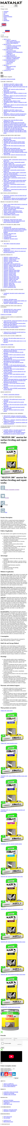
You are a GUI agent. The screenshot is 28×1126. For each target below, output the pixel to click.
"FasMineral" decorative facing (10, 238)
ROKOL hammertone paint (9, 287)
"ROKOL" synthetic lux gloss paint (11, 258)
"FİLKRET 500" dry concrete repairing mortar (14, 141)
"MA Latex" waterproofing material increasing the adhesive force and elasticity (14, 176)
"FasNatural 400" (7, 227)
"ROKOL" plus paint (8, 267)
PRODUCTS (6, 44)
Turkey (5, 17)
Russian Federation (7, 16)
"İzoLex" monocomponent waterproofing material (14, 180)
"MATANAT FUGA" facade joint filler (14, 125)
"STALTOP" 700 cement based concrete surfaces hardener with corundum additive (14, 326)
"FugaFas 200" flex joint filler (12, 127)
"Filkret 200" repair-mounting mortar (11, 148)
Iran (4, 14)
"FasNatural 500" (7, 237)
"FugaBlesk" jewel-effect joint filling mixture (13, 129)
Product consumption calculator (12, 489)
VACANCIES (9, 62)
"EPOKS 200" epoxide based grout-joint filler (13, 122)
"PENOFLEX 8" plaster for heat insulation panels (14, 199)
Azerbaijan (5, 11)
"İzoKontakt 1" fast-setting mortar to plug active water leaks (14, 182)
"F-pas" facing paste (8, 262)
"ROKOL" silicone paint (9, 284)
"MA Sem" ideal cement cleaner (10, 310)
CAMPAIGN (9, 53)
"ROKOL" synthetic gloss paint (10, 279)
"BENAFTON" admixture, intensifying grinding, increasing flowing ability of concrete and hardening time (15, 417)
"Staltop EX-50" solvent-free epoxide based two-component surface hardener (14, 332)
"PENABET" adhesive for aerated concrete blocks (14, 113)
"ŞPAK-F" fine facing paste (9, 233)
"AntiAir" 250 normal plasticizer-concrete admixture (15, 379)
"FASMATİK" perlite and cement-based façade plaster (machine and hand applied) (14, 221)
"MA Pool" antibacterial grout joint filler (14, 130)
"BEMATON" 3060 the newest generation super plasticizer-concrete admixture (14, 350)
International (6, 20)
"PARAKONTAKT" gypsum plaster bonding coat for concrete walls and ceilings (14, 301)
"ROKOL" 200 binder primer (10, 299)
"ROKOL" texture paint (8, 269)
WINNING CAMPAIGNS (12, 58)
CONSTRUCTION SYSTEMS (13, 45)
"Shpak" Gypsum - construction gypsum (12, 210)
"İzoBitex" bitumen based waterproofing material (14, 164)
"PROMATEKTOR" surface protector (12, 309)
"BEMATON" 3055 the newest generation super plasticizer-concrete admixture (14, 381)
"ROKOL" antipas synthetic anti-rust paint (13, 265)
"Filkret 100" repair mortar (9, 140)
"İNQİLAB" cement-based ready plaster (12, 219)
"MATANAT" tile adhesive (9, 91)
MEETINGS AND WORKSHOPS (14, 52)
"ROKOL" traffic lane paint (9, 280)
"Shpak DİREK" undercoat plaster (11, 214)
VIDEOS (8, 67)
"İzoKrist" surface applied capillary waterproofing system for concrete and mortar (14, 173)
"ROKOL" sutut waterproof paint (11, 276)
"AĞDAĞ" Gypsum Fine (9, 213)
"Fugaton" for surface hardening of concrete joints (14, 124)
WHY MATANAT (10, 61)
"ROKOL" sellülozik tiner (9, 285)
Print (6, 512)
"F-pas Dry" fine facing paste (10, 236)
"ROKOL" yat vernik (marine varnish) (12, 281)
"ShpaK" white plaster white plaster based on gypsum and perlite (13, 209)
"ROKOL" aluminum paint (9, 272)
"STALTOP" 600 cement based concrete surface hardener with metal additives (14, 324)
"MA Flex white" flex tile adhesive (13, 85)
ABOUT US (6, 39)
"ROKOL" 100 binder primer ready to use (13, 303)
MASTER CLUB (7, 49)
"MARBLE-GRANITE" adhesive (13, 84)
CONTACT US (7, 70)
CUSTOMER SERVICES (9, 56)
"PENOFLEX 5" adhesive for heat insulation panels (15, 198)
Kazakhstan (6, 15)
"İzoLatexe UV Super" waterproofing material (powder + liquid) (13, 163)
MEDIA (5, 65)
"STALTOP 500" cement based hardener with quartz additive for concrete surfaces (15, 321)
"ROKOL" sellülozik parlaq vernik (11, 271)
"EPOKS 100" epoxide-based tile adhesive (13, 107)
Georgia (5, 12)
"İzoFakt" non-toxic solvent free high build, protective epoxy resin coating (14, 167)
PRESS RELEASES (11, 66)
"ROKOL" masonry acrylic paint (11, 261)
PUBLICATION (10, 69)
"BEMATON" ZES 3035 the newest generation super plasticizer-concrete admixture (14, 360)
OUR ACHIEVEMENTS (12, 43)
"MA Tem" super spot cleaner (10, 312)
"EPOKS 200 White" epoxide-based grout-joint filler (15, 126)
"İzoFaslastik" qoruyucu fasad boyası (11, 263)
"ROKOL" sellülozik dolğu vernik (11, 278)
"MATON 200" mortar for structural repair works (14, 154)
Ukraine (5, 19)
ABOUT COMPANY (11, 40)
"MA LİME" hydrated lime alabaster (11, 243)
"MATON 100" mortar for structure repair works (14, 149)
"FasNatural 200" (7, 234)
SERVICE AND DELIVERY (13, 57)
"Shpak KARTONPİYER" (11, 207)
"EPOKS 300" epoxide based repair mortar (13, 150)
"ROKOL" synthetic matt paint (10, 257)
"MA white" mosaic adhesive (11, 100)
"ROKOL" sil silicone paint (9, 275)
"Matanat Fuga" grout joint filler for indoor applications (13, 120)
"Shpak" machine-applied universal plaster (13, 212)
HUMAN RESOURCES (9, 60)
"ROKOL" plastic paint (8, 283)
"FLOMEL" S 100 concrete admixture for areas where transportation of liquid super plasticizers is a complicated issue (15, 366)
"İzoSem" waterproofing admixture (11, 394)
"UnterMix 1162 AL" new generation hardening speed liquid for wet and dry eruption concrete (14, 433)
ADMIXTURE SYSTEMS (12, 48)
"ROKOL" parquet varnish (9, 274)
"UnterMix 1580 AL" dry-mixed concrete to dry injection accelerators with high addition (14, 430)
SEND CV (8, 63)
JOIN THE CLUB (10, 54)
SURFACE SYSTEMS (11, 47)
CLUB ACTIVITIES (11, 51)
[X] (1, 506)
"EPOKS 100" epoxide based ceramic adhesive (14, 115)
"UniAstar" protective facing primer (11, 270)
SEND (2, 1047)
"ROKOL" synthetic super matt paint (11, 266)
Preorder (7, 497)
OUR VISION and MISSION (13, 41)
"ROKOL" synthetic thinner (9, 259)
